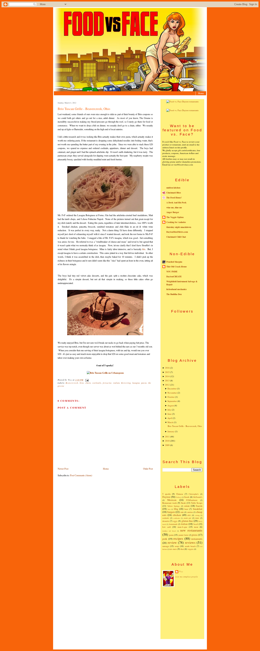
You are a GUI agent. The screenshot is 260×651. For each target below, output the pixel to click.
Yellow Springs (173, 506)
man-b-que (182, 526)
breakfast (197, 509)
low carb (166, 526)
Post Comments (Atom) (81, 475)
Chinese (179, 493)
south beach (190, 546)
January (170, 431)
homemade (173, 524)
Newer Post (63, 468)
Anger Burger (172, 212)
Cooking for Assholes (176, 222)
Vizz (181, 571)
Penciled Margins (174, 261)
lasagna (136, 383)
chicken (177, 515)
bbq (176, 509)
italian (116, 383)
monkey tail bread (169, 531)
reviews (190, 542)
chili (189, 515)
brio (82, 383)
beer (186, 508)
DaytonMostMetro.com (177, 231)
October (171, 396)
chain (88, 383)
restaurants (196, 538)
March (170, 422)
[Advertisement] (182, 613)
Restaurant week (169, 502)
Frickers (178, 497)
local (196, 524)
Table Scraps (196, 502)
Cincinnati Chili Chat (176, 236)
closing (197, 515)
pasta (143, 383)
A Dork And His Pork (176, 202)
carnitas (190, 512)
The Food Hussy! (174, 197)
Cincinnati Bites (173, 192)
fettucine (107, 383)
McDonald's (197, 497)
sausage (165, 546)
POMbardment (191, 500)
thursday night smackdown (178, 227)
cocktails (96, 383)
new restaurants (191, 530)
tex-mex (173, 549)
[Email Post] (86, 379)
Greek (186, 496)
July (169, 409)
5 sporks (166, 493)
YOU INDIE (171, 271)
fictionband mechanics (176, 289)
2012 (167, 384)
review (172, 542)
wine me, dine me (174, 207)
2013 (167, 380)
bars (169, 509)
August (170, 405)
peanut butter (184, 535)
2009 (167, 445)
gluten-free (187, 521)
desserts (165, 521)
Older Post (148, 468)
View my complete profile (186, 577)
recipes (178, 538)
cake (182, 512)
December (171, 388)
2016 (167, 367)
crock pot (187, 518)
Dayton (166, 497)
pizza (194, 534)
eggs (175, 521)
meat (196, 526)
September (172, 401)
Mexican (171, 500)
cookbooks (176, 518)
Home (201, 93)
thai (182, 549)
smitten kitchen (173, 187)
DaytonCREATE (174, 276)
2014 (167, 376)
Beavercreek (72, 383)
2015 (167, 372)
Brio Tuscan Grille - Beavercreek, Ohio (84, 109)
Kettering (126, 383)
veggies (190, 549)
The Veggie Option (174, 217)
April (169, 418)
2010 (167, 440)
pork (164, 538)
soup (177, 546)
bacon (199, 505)
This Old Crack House (176, 266)
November (172, 392)
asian (187, 505)
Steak (183, 502)
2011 (167, 436)
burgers (171, 512)
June (169, 413)
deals (197, 518)
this (143, 249)
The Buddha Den (174, 294)
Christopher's (194, 494)
